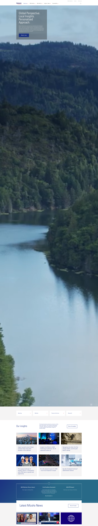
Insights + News (47, 3)
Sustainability (54, 3)
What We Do (39, 3)
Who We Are (32, 3)
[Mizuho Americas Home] (19, 3)
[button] (26, 3)
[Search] (81, 3)
